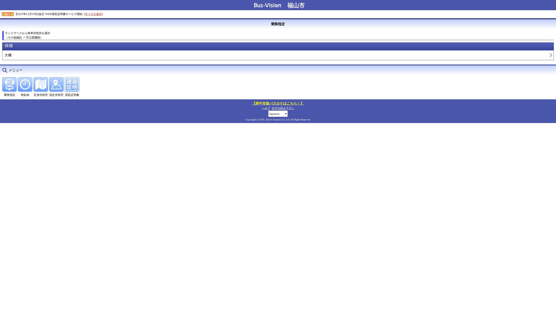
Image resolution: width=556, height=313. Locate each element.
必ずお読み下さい (283, 108)
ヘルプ (266, 108)
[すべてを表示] (93, 14)
